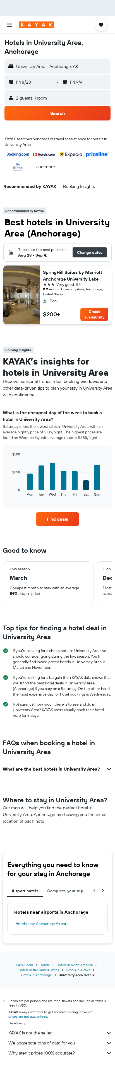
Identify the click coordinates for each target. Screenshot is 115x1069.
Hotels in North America (74, 965)
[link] (58, 519)
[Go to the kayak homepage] (36, 24)
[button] (9, 25)
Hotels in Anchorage (36, 975)
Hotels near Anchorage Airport (41, 923)
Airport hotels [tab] (25, 890)
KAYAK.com (24, 965)
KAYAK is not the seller (30, 1033)
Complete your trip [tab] (65, 890)
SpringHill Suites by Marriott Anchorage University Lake (72, 275)
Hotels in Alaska (78, 970)
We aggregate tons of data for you (41, 1043)
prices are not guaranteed (27, 1016)
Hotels (45, 965)
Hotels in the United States (38, 970)
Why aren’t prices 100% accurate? (41, 1053)
